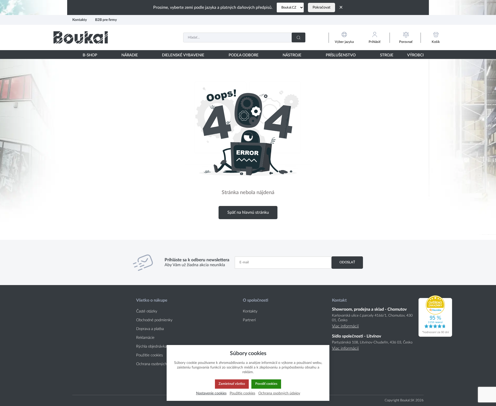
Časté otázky (146, 311)
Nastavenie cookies (211, 393)
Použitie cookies (149, 355)
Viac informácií (345, 326)
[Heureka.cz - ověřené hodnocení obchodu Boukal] (435, 335)
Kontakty (79, 20)
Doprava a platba (150, 329)
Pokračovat (321, 7)
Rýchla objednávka (151, 346)
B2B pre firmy (106, 20)
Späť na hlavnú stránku (248, 212)
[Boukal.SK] (80, 37)
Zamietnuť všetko (232, 384)
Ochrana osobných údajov (157, 364)
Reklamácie (145, 338)
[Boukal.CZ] (290, 7)
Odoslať (347, 262)
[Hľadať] (298, 37)
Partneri (249, 320)
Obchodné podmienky (154, 320)
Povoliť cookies (266, 384)
